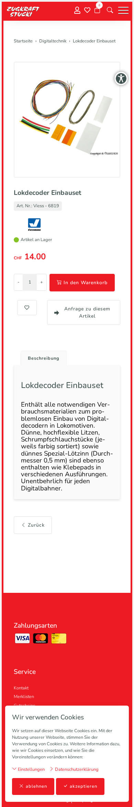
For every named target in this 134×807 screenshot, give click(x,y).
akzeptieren (83, 786)
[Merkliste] (87, 10)
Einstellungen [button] (31, 769)
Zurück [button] (36, 525)
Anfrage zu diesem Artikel (87, 312)
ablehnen (36, 786)
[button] (109, 10)
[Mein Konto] (77, 10)
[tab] (41, 356)
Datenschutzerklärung (76, 769)
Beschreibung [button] (43, 358)
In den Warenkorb (86, 282)
